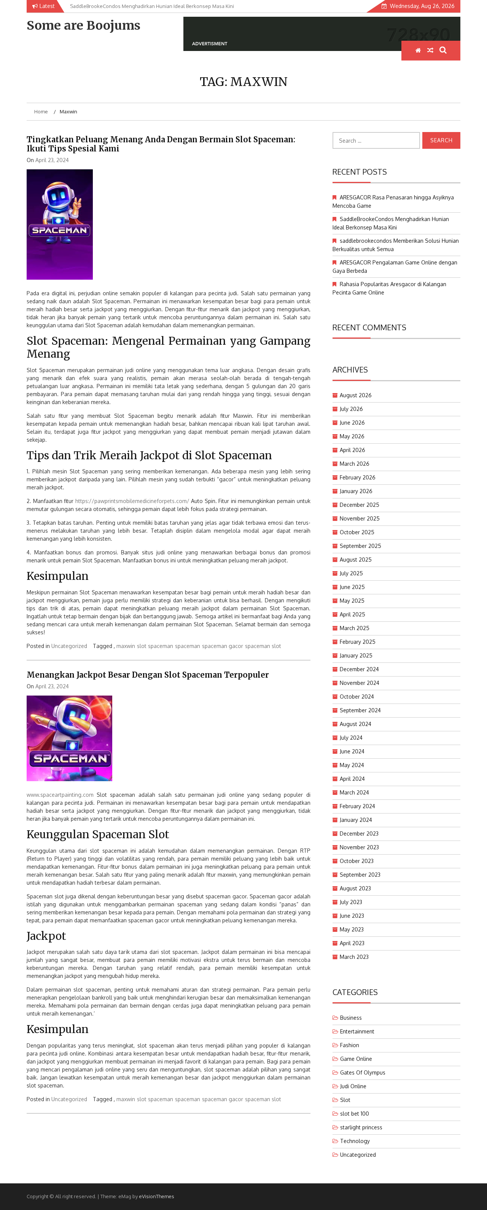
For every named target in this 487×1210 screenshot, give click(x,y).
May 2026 (352, 436)
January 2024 (356, 820)
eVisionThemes (156, 1196)
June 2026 (352, 422)
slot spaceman (155, 646)
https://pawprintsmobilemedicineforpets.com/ (132, 501)
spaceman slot (263, 646)
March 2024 (354, 792)
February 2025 (358, 641)
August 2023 (355, 888)
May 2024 (352, 765)
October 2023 (357, 861)
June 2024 (352, 751)
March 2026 (354, 463)
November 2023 (359, 847)
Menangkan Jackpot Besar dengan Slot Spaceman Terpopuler (148, 675)
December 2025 (359, 505)
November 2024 (359, 683)
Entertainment (357, 1031)
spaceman (187, 646)
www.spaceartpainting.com (60, 794)
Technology (355, 1141)
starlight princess (361, 1127)
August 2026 (356, 395)
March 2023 (354, 957)
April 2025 (352, 614)
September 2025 (360, 546)
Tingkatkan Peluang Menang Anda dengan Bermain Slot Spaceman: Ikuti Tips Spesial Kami (161, 144)
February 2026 (358, 477)
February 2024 (357, 806)
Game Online (356, 1059)
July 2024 (351, 737)
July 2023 (351, 902)
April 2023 (352, 943)
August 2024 (355, 724)
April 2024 (352, 778)
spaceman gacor (222, 646)
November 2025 (360, 518)
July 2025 (351, 573)
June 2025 (352, 587)
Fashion (349, 1045)
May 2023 (352, 929)
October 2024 (357, 696)
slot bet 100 (354, 1113)
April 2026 (352, 450)
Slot (345, 1100)
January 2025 (356, 655)
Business (351, 1017)
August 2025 (356, 559)
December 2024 (359, 669)
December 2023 (359, 833)
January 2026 (356, 491)
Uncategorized (69, 646)
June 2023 (352, 915)
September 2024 (360, 710)
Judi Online (353, 1086)
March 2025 (354, 628)
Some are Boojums (83, 25)
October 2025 (357, 532)
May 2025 (352, 600)
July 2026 (351, 409)
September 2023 (360, 874)
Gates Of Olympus (362, 1072)
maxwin (125, 646)
